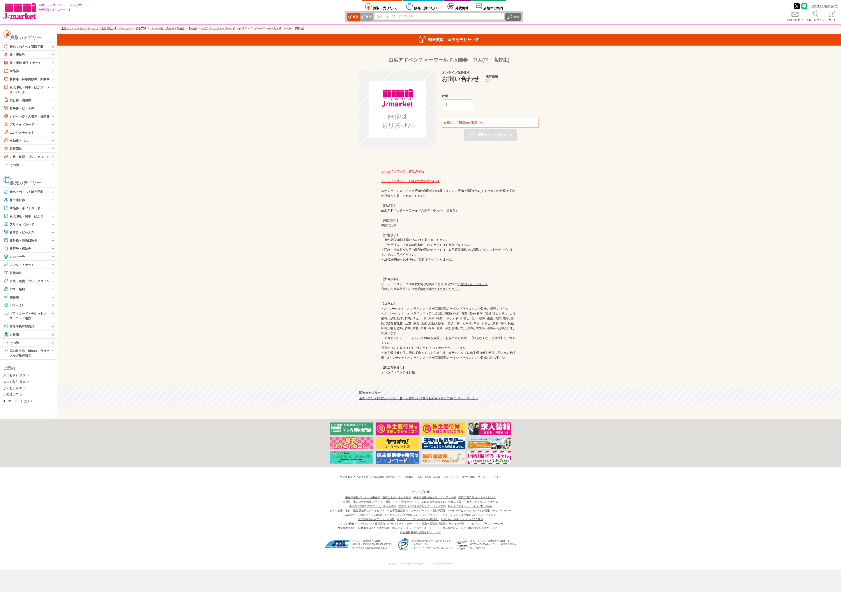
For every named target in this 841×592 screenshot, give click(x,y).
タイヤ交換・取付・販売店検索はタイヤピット (357, 510)
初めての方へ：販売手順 (26, 192)
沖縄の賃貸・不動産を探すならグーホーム (473, 501)
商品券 (14, 71)
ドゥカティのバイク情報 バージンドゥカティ (411, 514)
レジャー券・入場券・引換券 (29, 116)
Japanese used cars (434, 501)
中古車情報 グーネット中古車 (362, 497)
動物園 (193, 28)
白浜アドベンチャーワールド (218, 28)
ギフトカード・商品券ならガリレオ (445, 528)
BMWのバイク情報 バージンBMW (362, 514)
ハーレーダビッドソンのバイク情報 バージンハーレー (479, 510)
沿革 (419, 477)
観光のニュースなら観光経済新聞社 (418, 519)
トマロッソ (473, 523)
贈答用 (14, 297)
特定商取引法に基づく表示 (355, 477)
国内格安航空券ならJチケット (486, 528)
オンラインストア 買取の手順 (402, 171)
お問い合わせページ (474, 284)
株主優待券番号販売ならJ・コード (420, 532)
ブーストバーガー (492, 523)
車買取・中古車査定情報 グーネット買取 (367, 501)
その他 (14, 165)
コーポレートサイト (489, 477)
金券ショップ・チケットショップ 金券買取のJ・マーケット (96, 28)
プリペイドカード (22, 124)
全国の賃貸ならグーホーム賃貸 (376, 519)
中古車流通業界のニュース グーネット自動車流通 (416, 510)
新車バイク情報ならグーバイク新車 (462, 519)
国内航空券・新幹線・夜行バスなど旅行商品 (29, 353)
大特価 (14, 334)
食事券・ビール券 (22, 108)
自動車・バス (19, 140)
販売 (369, 17)
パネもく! (16, 305)
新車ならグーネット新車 (396, 497)
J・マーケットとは (16, 401)
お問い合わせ (795, 19)
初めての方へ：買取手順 (26, 46)
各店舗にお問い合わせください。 (438, 289)
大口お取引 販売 (14, 381)
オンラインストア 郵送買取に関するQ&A (410, 181)
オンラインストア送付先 (398, 372)
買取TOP (141, 28)
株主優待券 (17, 55)
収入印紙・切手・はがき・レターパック (29, 89)
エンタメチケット (22, 132)
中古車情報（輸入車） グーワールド (434, 497)
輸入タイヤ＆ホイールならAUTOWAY (470, 506)
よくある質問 (12, 388)
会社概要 (408, 477)
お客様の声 (11, 394)
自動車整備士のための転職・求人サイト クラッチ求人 (390, 528)
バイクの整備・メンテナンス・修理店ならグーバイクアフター (375, 523)
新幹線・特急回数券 (23, 240)
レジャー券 (17, 256)
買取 (356, 17)
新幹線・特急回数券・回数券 (29, 79)
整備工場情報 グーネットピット (477, 497)
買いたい (427, 8)
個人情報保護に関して (387, 477)
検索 (516, 17)
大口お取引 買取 (14, 375)
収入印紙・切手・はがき (26, 216)
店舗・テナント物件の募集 (459, 477)
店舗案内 (493, 8)
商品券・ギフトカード (25, 208)
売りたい (386, 8)
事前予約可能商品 (22, 326)
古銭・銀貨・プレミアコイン (29, 157)
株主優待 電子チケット (25, 63)
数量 (445, 96)
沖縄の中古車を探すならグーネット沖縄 (372, 506)
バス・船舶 (17, 289)
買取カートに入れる (492, 135)
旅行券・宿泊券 (20, 100)
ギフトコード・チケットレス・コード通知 (28, 316)
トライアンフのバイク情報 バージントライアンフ (469, 514)
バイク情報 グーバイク (406, 501)
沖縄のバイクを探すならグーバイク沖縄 (422, 506)
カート (832, 19)
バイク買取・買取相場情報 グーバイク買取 (439, 523)
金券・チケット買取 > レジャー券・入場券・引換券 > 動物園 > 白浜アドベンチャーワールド (418, 398)
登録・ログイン (815, 19)
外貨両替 (461, 8)
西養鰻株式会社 (346, 528)
